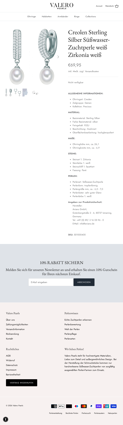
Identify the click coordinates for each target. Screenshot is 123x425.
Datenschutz (12, 365)
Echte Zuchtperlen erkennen (78, 319)
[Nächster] (58, 57)
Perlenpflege (70, 334)
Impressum (11, 369)
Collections (91, 16)
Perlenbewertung (72, 324)
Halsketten (47, 16)
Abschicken (83, 282)
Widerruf (10, 360)
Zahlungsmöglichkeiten (17, 324)
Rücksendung (12, 334)
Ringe (77, 16)
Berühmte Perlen (72, 413)
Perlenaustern (99, 413)
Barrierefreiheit (13, 374)
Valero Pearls (18, 405)
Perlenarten (69, 338)
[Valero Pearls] (61, 6)
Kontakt (9, 338)
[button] (5, 419)
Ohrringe (31, 16)
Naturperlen (112, 413)
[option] (33, 56)
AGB (8, 355)
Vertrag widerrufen (21, 382)
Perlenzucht (86, 413)
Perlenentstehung (55, 413)
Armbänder (63, 16)
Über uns (10, 319)
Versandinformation (15, 329)
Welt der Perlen (72, 329)
